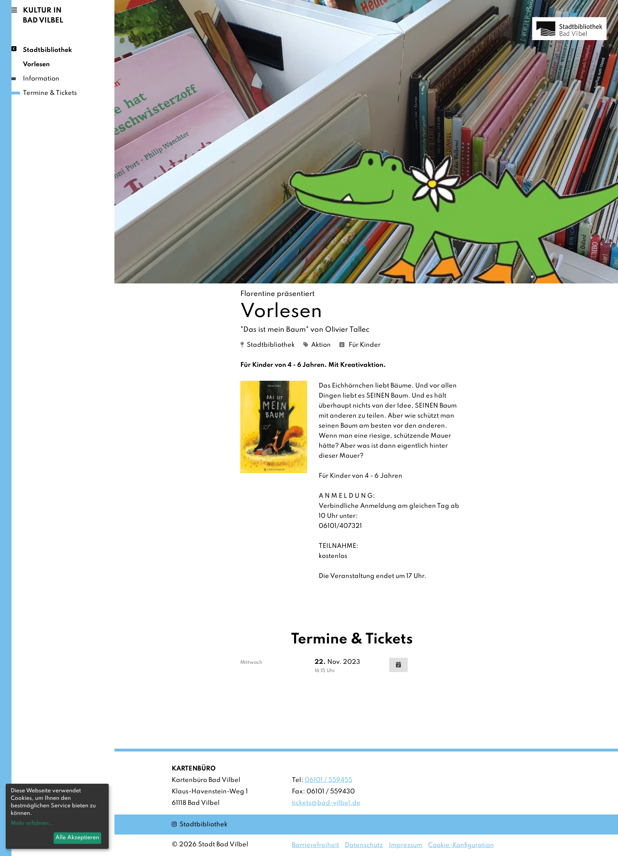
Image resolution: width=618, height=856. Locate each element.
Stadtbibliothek (47, 50)
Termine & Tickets (50, 93)
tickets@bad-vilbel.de (326, 803)
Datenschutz (364, 845)
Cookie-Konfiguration (461, 845)
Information (41, 79)
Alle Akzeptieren (77, 838)
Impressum (405, 845)
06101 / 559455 (328, 780)
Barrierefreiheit (315, 845)
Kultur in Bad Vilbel (43, 15)
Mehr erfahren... (32, 823)
